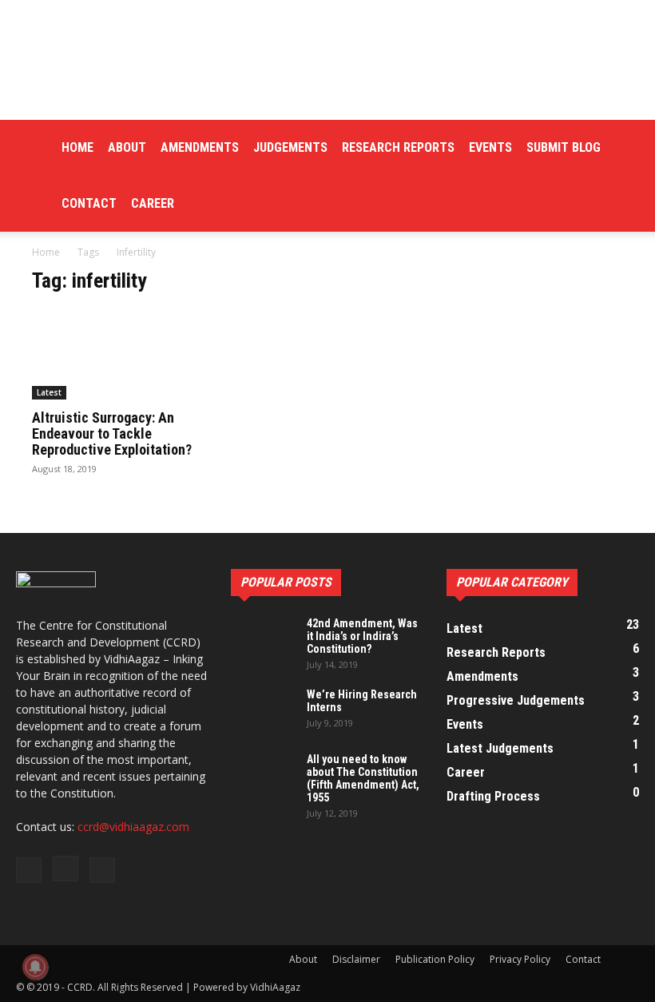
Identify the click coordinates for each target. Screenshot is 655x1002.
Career (152, 203)
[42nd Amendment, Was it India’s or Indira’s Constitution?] (263, 639)
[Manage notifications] (35, 967)
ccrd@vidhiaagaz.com (133, 826)
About (127, 147)
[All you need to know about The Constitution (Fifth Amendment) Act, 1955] (263, 775)
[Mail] (102, 870)
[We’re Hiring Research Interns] (263, 710)
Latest (49, 392)
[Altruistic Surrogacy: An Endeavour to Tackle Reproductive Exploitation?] (123, 354)
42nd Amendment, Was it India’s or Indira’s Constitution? (362, 636)
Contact (89, 203)
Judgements (290, 147)
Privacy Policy (520, 959)
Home (77, 147)
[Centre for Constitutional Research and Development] (327, 60)
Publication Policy (434, 959)
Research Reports (398, 147)
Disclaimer (356, 959)
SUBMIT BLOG (563, 147)
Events (490, 147)
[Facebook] (29, 870)
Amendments (200, 147)
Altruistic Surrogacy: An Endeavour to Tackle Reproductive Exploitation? (112, 433)
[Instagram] (65, 868)
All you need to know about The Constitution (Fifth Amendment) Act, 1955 (363, 778)
